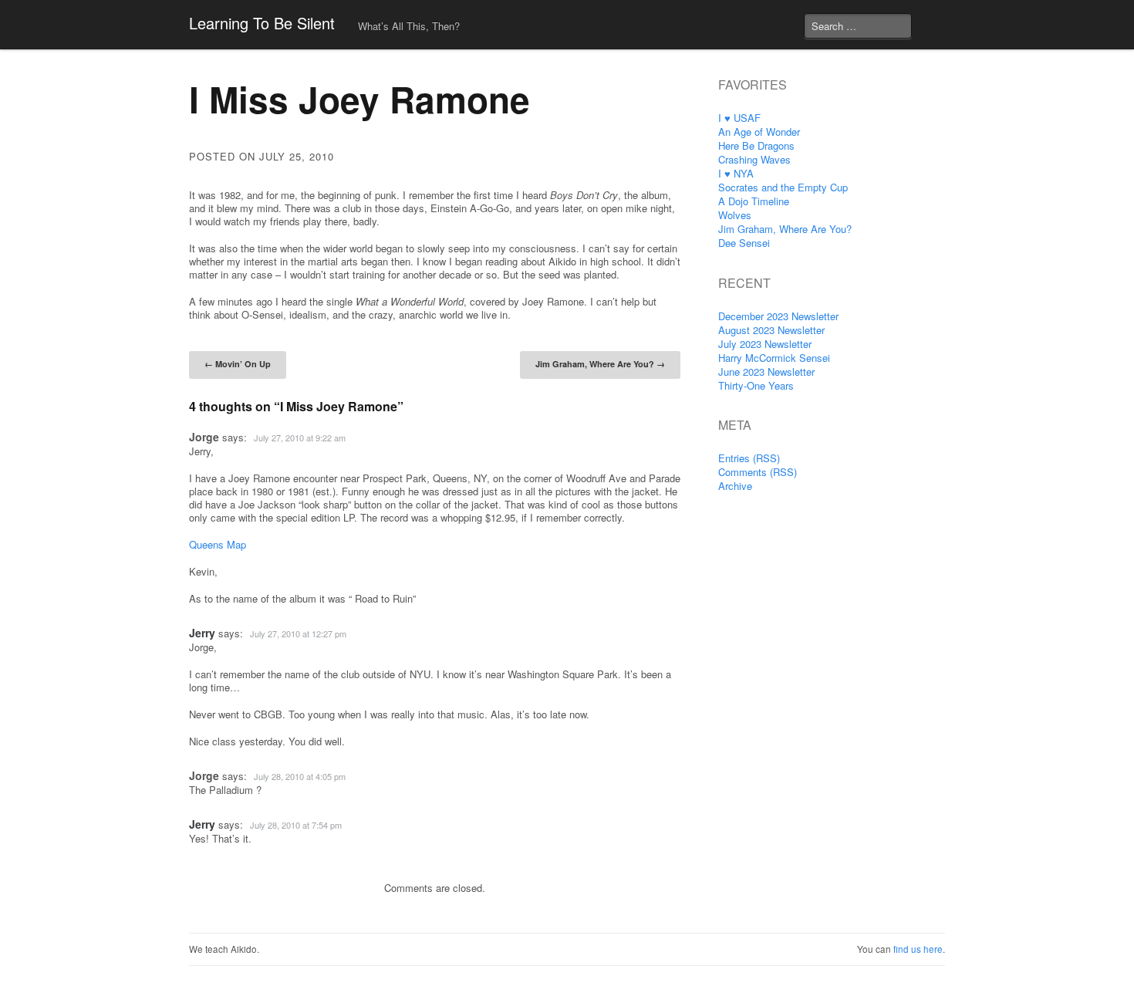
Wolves (734, 215)
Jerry (202, 632)
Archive (735, 485)
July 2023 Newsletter (765, 343)
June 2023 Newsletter (766, 371)
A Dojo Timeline (753, 201)
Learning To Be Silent (262, 23)
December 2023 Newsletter (778, 316)
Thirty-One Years (756, 385)
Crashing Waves (754, 159)
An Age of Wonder (759, 131)
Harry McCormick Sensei (774, 357)
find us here (918, 949)
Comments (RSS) (757, 471)
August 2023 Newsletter (771, 330)
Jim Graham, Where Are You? (600, 364)
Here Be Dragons (756, 145)
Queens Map (217, 544)
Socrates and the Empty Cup (783, 187)
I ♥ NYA (736, 173)
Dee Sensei (744, 242)
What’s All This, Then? (409, 26)
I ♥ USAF (739, 117)
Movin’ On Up (237, 364)
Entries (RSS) (749, 458)
